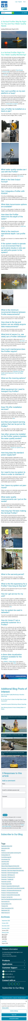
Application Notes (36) (6, 846)
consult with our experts (12, 103)
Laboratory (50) (5, 861)
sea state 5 (22, 341)
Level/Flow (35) (5, 864)
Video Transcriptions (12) (7, 908)
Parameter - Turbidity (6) (7, 879)
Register (20, 1)
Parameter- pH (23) (6, 881)
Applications (7, 964)
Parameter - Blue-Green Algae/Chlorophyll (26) (12, 870)
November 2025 (5, 925)
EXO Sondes (20, 176)
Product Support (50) (6, 883)
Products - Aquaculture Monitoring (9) (10, 886)
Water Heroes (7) (5, 912)
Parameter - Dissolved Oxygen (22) (9, 872)
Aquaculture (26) (5, 848)
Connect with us (9, 974)
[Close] (26, 1001)
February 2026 (5, 932)
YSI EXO (5, 75)
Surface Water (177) (6, 904)
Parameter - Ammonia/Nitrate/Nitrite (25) (11, 868)
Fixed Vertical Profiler (6, 954)
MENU (23, 8)
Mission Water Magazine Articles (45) (10, 866)
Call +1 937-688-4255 (10, 971)
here (14, 418)
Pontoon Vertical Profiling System (9, 956)
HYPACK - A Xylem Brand (10, 661)
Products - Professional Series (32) (9, 892)
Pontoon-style (5, 71)
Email (10, 790)
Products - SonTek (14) (6, 897)
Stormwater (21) (5, 901)
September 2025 (6, 920)
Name (3, 783)
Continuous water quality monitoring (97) (11, 852)
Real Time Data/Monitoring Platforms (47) (11, 899)
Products (6, 960)
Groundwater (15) (5, 859)
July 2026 (4, 941)
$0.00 (24, 13)
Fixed (17, 70)
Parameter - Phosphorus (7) (8, 877)
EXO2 (8, 507)
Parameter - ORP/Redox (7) (8, 875)
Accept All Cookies (14, 1018)
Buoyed (21, 70)
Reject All (14, 1014)
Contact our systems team (17, 447)
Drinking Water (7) (5, 855)
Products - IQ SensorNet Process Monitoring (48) (12, 888)
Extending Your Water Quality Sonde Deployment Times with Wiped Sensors (12, 373)
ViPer (14, 663)
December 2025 (5, 928)
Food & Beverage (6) (6, 857)
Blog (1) (3, 850)
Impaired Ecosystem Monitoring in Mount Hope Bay (13, 704)
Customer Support (9, 968)
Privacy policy (5, 1007)
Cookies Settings (14, 1010)
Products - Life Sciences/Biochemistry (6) (11, 890)
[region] (14, 1010)
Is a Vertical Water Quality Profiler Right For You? (12, 952)
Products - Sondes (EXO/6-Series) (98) (10, 895)
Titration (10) (4, 906)
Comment (4, 796)
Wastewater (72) (5, 910)
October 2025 (5, 923)
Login (16, 1)
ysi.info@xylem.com (10, 977)
